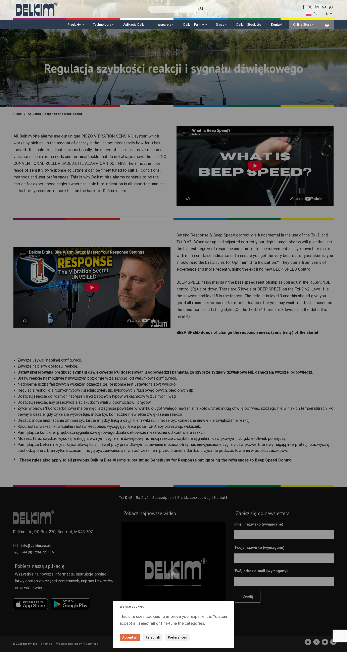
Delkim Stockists (248, 24)
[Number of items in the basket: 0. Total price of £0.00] (327, 25)
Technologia (102, 24)
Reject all (153, 637)
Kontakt (276, 24)
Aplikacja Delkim (135, 24)
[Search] (205, 7)
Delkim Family (193, 24)
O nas (220, 24)
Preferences (177, 637)
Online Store (302, 24)
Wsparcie (164, 24)
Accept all (129, 637)
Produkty (74, 24)
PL (315, 14)
